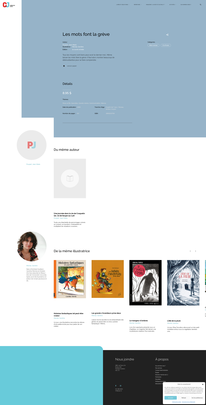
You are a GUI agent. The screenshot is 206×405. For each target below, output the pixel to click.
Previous (190, 251)
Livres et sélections (122, 4)
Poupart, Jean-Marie (70, 45)
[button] (203, 384)
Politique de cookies (176, 402)
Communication (94, 103)
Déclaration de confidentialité (188, 402)
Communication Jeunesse (9, 4)
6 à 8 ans (166, 45)
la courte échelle (78, 49)
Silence (103, 103)
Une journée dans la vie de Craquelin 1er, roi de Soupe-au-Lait (69, 214)
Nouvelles (158, 379)
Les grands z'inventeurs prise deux (106, 313)
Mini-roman (153, 45)
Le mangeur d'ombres (138, 321)
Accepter (170, 398)
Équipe (157, 372)
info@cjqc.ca (118, 390)
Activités (172, 4)
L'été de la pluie (174, 321)
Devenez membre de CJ (161, 374)
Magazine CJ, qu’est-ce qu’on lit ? (155, 4)
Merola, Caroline (78, 47)
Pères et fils (67, 103)
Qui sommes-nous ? (186, 4)
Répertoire (137, 4)
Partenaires (158, 377)
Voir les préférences (197, 398)
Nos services (158, 368)
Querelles (74, 103)
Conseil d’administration (161, 370)
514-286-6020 (119, 389)
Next (195, 251)
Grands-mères (84, 103)
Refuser (184, 398)
